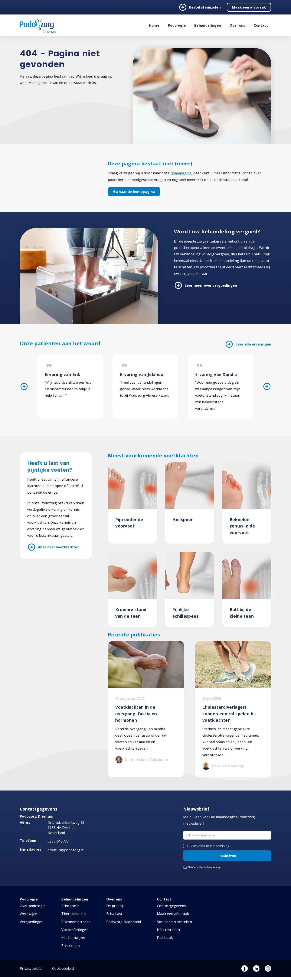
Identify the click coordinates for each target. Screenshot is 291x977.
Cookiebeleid (63, 968)
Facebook (165, 937)
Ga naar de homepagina (134, 191)
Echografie (70, 905)
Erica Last (114, 913)
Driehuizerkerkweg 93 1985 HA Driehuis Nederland (66, 827)
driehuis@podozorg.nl (66, 850)
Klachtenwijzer (73, 937)
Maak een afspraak (249, 7)
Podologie (177, 25)
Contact (261, 25)
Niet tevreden (168, 929)
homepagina (181, 173)
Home (154, 25)
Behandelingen (207, 25)
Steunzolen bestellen (174, 921)
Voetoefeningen (74, 929)
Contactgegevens (171, 905)
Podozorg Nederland (123, 921)
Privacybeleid (31, 968)
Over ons (237, 25)
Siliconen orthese (75, 921)
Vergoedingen (31, 921)
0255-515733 (58, 841)
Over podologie (32, 905)
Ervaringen (70, 945)
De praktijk (115, 905)
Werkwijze (28, 913)
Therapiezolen (73, 913)
